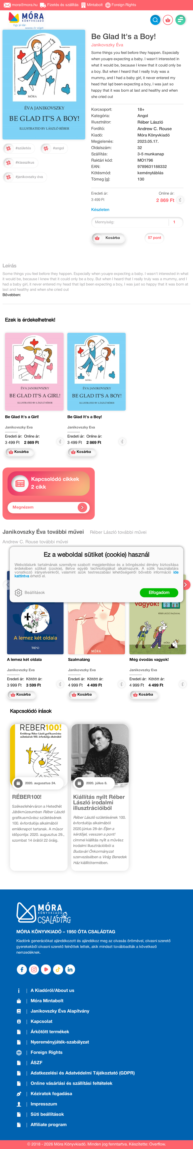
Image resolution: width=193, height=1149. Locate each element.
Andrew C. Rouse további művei (35, 542)
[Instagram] (34, 969)
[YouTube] (46, 969)
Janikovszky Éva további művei (43, 532)
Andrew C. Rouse (154, 129)
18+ (140, 110)
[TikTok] (58, 969)
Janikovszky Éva (107, 45)
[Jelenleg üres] (168, 20)
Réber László (150, 122)
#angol (58, 148)
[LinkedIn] (70, 969)
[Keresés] (155, 20)
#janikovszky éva (29, 177)
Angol (142, 116)
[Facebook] (22, 969)
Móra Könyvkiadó (153, 135)
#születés (23, 148)
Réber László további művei (118, 532)
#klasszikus (25, 162)
